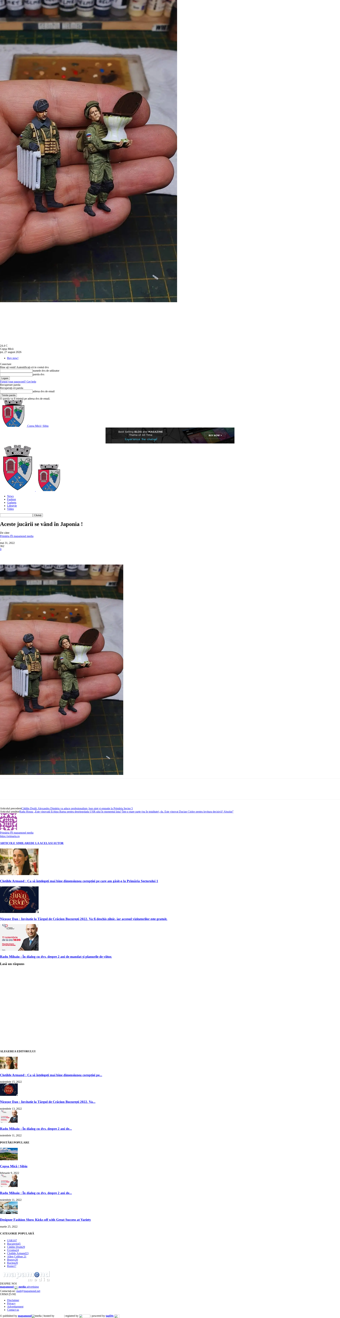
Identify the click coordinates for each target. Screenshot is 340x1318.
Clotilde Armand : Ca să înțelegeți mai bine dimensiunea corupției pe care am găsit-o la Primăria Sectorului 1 (79, 881)
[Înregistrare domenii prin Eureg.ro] (84, 1315)
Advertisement (15, 1306)
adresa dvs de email (44, 391)
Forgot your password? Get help (18, 381)
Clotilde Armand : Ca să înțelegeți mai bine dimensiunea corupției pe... (51, 1075)
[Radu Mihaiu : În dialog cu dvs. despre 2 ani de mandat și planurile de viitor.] (19, 949)
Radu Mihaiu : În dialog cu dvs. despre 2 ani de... (36, 1129)
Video (10, 508)
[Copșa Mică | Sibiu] (9, 1159)
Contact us (13, 1309)
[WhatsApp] (44, 554)
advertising (19, 1286)
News (10, 496)
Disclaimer (13, 1300)
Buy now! (12, 358)
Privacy (11, 1303)
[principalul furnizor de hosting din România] (59, 1315)
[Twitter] (18, 554)
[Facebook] (6, 554)
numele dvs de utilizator (46, 370)
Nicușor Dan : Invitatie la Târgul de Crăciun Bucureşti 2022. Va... (47, 1102)
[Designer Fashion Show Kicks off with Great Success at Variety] (9, 1212)
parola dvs (38, 374)
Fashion (11, 499)
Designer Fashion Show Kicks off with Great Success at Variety (45, 1220)
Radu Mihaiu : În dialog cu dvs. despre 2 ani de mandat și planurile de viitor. (56, 956)
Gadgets (11, 502)
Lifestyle (12, 505)
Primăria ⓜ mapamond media (16, 536)
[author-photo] (8, 829)
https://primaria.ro (10, 836)
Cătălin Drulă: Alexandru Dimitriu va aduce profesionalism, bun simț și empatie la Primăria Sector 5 (77, 808)
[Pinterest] (31, 554)
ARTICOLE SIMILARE (15, 843)
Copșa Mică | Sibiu (13, 1166)
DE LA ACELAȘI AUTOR (47, 843)
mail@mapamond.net (28, 1291)
